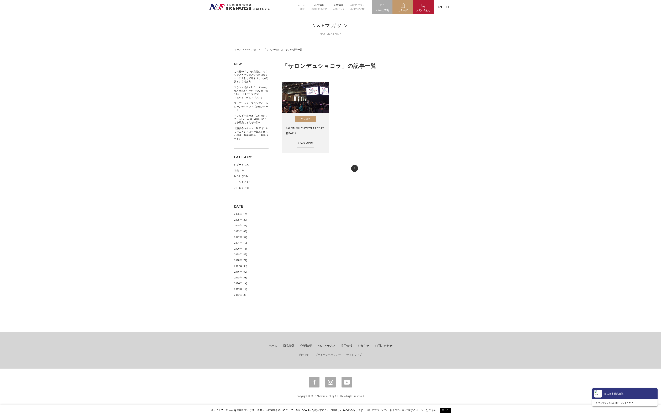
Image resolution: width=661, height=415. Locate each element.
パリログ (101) (242, 187)
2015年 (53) (240, 277)
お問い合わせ (383, 346)
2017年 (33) (240, 266)
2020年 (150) (241, 248)
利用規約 (304, 354)
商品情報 (319, 6)
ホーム (302, 6)
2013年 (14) (240, 289)
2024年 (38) (240, 225)
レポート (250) (242, 164)
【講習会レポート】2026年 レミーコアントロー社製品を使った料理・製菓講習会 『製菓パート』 (251, 133)
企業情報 (338, 6)
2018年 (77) (240, 260)
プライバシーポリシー (328, 354)
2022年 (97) (240, 237)
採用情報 (346, 346)
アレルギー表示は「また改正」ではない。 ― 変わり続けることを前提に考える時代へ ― (251, 119)
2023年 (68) (240, 231)
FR (448, 6)
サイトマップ (354, 354)
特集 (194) (239, 170)
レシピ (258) (241, 176)
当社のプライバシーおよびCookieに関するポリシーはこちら (401, 410)
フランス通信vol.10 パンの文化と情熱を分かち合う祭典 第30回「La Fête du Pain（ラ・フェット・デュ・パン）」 (251, 92)
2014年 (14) (240, 283)
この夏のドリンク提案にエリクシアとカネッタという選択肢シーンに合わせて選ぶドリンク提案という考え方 (251, 76)
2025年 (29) (240, 219)
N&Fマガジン (357, 6)
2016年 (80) (240, 271)
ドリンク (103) (242, 182)
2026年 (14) (240, 213)
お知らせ (363, 346)
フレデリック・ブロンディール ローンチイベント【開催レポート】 (251, 106)
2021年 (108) (241, 242)
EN (440, 6)
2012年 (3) (240, 295)
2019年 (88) (240, 254)
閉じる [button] (445, 410)
